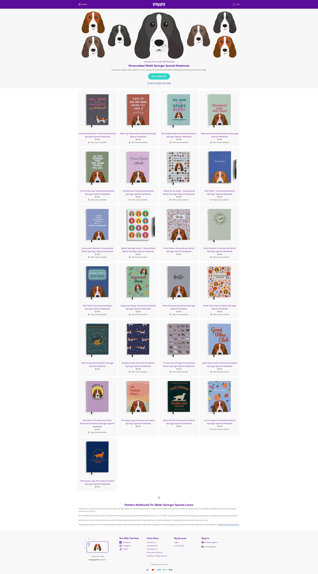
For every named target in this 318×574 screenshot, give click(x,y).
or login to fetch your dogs (159, 83)
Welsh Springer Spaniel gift (228, 525)
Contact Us (151, 542)
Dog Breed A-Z (152, 546)
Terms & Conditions (154, 552)
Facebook (126, 542)
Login (176, 542)
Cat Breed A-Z (152, 549)
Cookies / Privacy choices (157, 556)
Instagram (126, 546)
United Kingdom (211, 542)
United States (210, 547)
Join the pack (179, 546)
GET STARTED (159, 76)
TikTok (125, 549)
